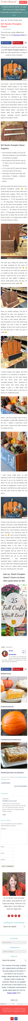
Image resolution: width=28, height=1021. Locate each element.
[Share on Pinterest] (12, 1018)
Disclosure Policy (19, 35)
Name (3, 846)
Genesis (23, 1011)
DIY (6, 20)
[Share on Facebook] (16, 1018)
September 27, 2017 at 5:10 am (9, 800)
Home (2, 20)
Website (3, 859)
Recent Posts (9, 647)
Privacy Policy (12, 993)
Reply (4, 814)
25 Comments (7, 29)
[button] (23, 2)
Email (3, 853)
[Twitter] (25, 653)
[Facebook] (23, 653)
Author (3, 647)
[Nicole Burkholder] (5, 658)
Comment (4, 828)
